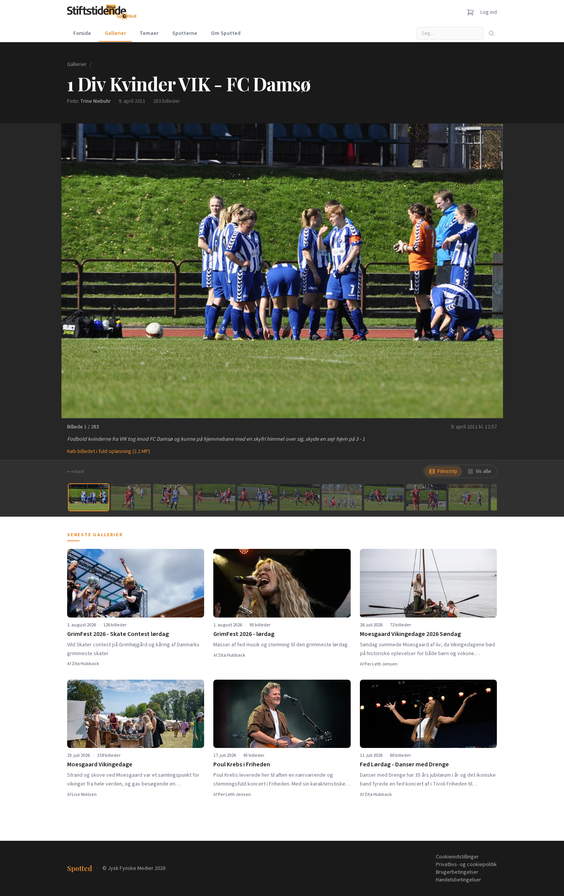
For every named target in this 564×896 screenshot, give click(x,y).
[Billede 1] (89, 497)
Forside (82, 33)
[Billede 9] (426, 497)
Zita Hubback (85, 663)
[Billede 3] (173, 497)
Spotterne (184, 33)
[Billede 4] (215, 497)
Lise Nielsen (84, 794)
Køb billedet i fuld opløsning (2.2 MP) (108, 451)
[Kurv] (470, 12)
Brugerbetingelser (457, 872)
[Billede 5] (257, 497)
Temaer (149, 33)
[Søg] (491, 33)
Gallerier (115, 33)
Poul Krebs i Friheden (241, 764)
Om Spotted (226, 33)
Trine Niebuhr (95, 101)
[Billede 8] (384, 497)
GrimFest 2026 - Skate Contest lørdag (118, 634)
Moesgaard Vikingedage (99, 764)
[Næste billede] (487, 271)
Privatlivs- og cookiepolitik (466, 864)
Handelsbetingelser (458, 880)
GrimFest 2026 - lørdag (243, 634)
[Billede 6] (300, 497)
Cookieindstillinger (457, 857)
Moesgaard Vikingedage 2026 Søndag (410, 634)
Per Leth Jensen (380, 664)
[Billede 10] (468, 497)
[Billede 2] (131, 497)
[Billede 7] (342, 497)
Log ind (488, 12)
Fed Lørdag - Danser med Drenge (404, 764)
